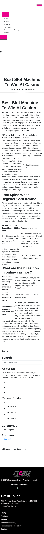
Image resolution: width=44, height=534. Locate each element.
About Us (7, 24)
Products (6, 21)
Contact (6, 32)
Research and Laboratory (11, 30)
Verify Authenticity (9, 27)
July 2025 (7, 439)
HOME (6, 18)
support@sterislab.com (9, 506)
